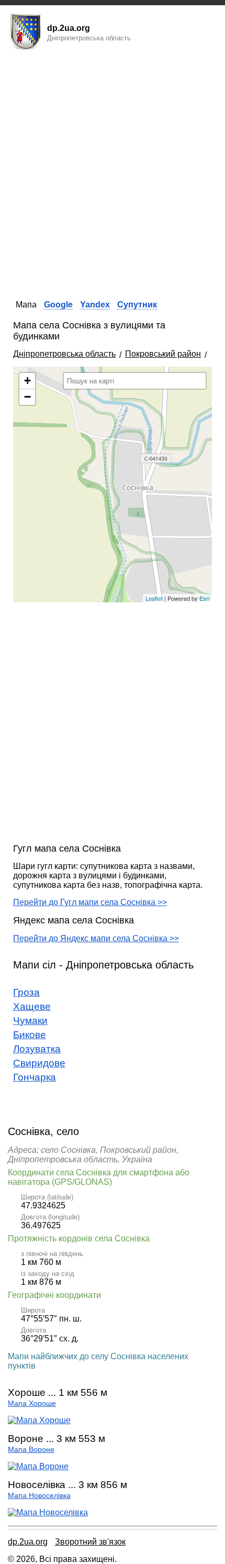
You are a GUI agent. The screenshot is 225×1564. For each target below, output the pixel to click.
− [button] (27, 396)
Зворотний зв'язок (90, 1541)
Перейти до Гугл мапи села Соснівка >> (90, 902)
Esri (204, 598)
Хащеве (32, 1006)
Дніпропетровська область (64, 353)
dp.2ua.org (28, 1541)
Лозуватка (37, 1048)
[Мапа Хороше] (39, 1420)
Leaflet (154, 598)
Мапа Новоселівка (39, 1496)
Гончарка (34, 1077)
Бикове (29, 1034)
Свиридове (39, 1063)
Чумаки (30, 1020)
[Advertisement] (112, 171)
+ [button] (27, 380)
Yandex (95, 304)
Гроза (26, 992)
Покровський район (163, 353)
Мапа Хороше (32, 1403)
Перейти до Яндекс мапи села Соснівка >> (96, 938)
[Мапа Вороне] (38, 1466)
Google (58, 304)
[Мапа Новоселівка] (48, 1512)
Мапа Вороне (31, 1449)
